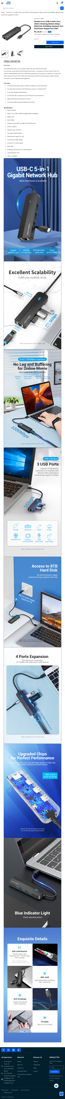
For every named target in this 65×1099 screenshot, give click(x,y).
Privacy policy (14, 1090)
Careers (35, 1071)
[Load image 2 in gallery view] (12, 53)
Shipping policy (8, 1092)
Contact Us (20, 1068)
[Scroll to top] (61, 1094)
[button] (3, 3)
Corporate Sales (22, 1071)
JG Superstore (10, 1097)
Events (19, 1061)
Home (3, 12)
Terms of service (25, 1090)
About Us (20, 1065)
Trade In (35, 1061)
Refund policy (4, 1090)
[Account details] (57, 3)
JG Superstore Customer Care (24, 1075)
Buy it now (49, 46)
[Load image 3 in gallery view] (20, 53)
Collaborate (36, 1065)
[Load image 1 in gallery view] (4, 53)
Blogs (35, 1068)
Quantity (36, 39)
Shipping (44, 34)
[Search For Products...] (62, 8)
